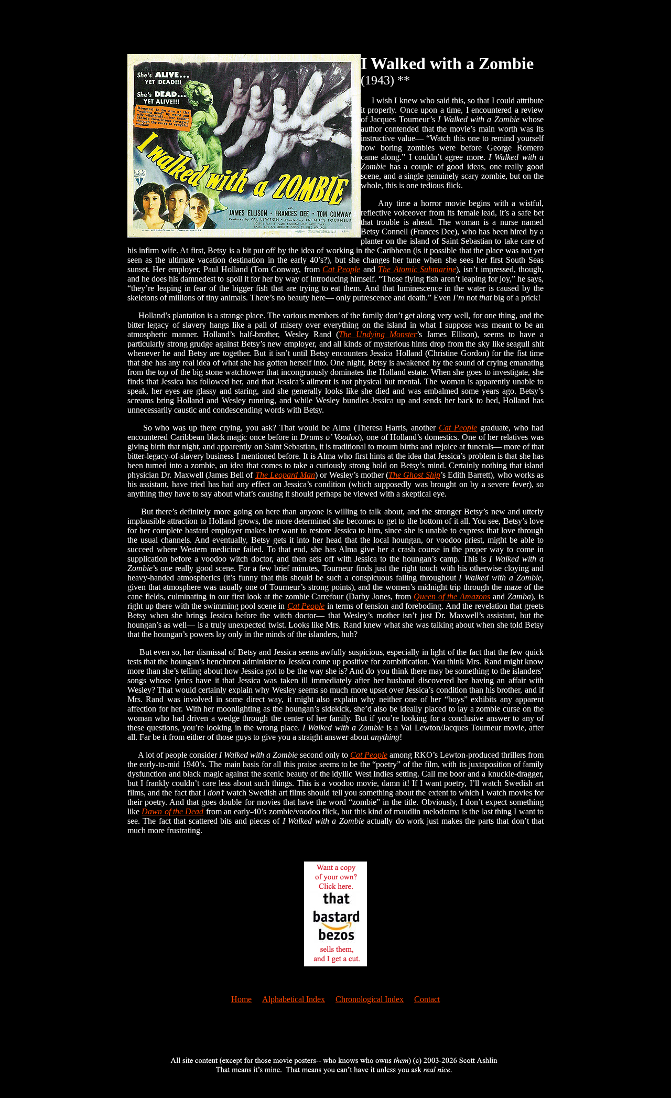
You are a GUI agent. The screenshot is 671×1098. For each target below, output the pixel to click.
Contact (427, 999)
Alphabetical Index (293, 999)
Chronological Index (370, 999)
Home (241, 999)
